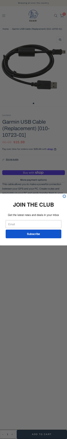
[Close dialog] (64, 196)
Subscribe (33, 234)
